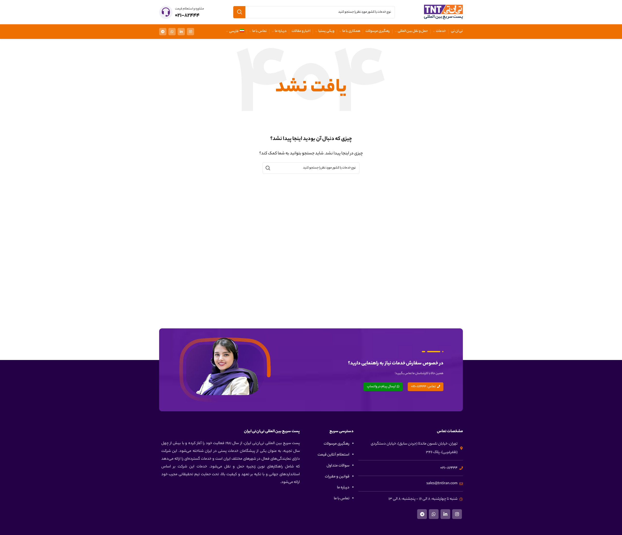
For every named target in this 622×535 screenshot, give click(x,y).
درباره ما (343, 488)
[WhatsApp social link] (172, 31)
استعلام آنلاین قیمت (333, 455)
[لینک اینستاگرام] (190, 31)
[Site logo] (443, 12)
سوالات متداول (338, 466)
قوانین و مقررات (337, 477)
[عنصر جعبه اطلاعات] (181, 12)
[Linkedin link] (181, 31)
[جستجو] (239, 12)
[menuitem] (235, 31)
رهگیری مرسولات (336, 444)
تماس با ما (341, 499)
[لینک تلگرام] (162, 31)
